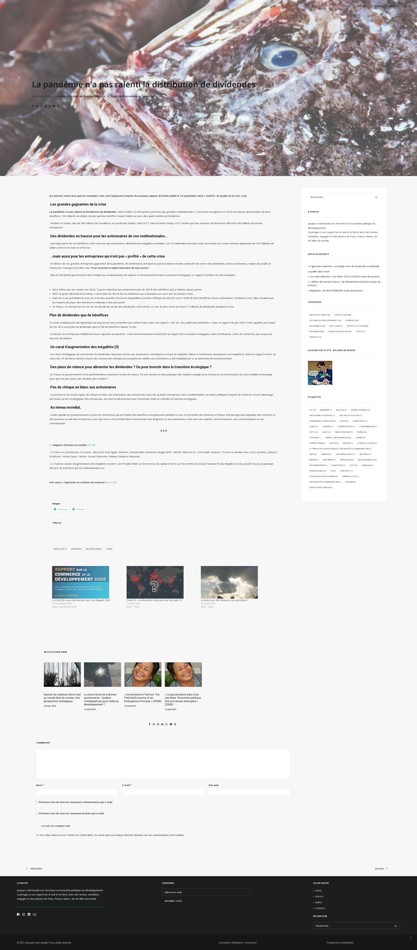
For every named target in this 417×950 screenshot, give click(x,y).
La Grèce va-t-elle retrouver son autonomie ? (224, 600)
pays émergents (318, 465)
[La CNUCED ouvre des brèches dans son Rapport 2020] (87, 582)
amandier (326, 410)
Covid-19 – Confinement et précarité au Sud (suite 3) (154, 600)
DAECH (326, 432)
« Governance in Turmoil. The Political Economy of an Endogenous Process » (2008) (142, 698)
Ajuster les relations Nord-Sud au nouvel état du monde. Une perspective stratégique (62, 698)
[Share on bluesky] (54, 106)
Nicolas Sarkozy (367, 459)
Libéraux (326, 454)
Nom (40, 785)
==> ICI (91, 445)
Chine (313, 426)
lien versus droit (345, 454)
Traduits (315, 337)
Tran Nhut (346, 471)
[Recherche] (344, 197)
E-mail (127, 785)
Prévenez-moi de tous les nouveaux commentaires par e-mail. (76, 802)
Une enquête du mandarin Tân (325, 482)
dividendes (76, 549)
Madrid (314, 459)
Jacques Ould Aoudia (125, 96)
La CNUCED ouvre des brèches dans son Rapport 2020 (81, 600)
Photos (362, 5)
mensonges (347, 459)
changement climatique (322, 421)
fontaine (315, 437)
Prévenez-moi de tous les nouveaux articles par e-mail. (71, 813)
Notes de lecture (89, 96)
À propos (392, 5)
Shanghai (367, 465)
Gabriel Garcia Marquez (338, 437)
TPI (333, 471)
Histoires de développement (325, 320)
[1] (51, 445)
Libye (312, 454)
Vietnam (350, 482)
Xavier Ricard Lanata (320, 487)
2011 (312, 410)
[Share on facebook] (33, 106)
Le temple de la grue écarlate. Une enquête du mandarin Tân (340, 448)
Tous (102, 96)
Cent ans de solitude (350, 415)
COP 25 (313, 432)
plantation (338, 465)
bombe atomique (360, 410)
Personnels (316, 331)
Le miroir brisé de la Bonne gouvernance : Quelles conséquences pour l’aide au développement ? (101, 699)
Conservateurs (346, 426)
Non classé (336, 326)
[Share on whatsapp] (50, 106)
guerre (360, 437)
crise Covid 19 (60, 549)
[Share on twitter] (37, 106)
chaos (344, 421)
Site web (213, 785)
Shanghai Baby (317, 471)
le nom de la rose (367, 443)
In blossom (251, 942)
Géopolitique (342, 315)
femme (361, 432)
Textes (346, 5)
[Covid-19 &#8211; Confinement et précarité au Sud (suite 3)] (162, 582)
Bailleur (341, 410)
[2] (195, 211)
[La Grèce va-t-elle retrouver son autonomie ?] (236, 582)
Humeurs (352, 320)
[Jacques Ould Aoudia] (8, 6)
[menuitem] (347, 6)
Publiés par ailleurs (339, 331)
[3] (51, 463)
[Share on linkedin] (45, 106)
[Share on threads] (41, 106)
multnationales (94, 549)
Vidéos (378, 5)
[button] (406, 6)
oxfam (109, 549)
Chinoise (327, 426)
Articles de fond (69, 96)
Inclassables (317, 326)
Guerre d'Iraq (317, 443)
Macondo (365, 454)
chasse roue (360, 421)
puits (353, 465)
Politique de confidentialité (340, 942)
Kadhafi (348, 443)
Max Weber (329, 459)
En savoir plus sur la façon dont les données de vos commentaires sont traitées (139, 835)
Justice (334, 443)
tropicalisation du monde (323, 476)
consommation (368, 426)
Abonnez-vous (173, 901)
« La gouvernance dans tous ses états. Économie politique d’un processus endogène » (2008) (183, 699)
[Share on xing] (58, 106)
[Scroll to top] (410, 937)
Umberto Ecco (350, 476)
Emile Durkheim (343, 432)
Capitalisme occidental (322, 415)
